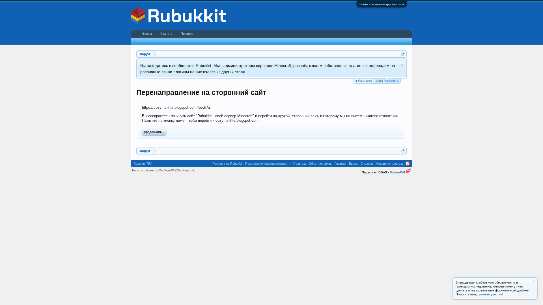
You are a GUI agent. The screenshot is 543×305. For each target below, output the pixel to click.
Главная (340, 163)
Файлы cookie (363, 80)
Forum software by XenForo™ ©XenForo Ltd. (163, 170)
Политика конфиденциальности (267, 163)
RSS (408, 163)
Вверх (353, 163)
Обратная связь (320, 163)
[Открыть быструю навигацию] (403, 54)
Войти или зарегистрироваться (381, 4)
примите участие (490, 294)
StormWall (397, 172)
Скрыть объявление (402, 65)
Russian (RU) (142, 163)
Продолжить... (154, 132)
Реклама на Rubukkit (227, 163)
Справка (367, 163)
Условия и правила (389, 163)
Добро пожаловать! (387, 80)
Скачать (166, 33)
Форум (147, 33)
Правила (187, 33)
